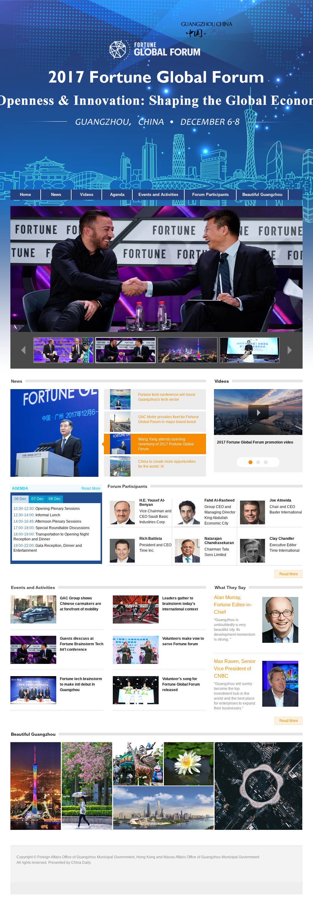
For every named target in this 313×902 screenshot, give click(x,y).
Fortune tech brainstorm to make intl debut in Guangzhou (81, 684)
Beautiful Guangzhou (262, 194)
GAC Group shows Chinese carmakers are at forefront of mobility (80, 603)
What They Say (230, 587)
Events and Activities (158, 194)
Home (25, 194)
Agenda (117, 194)
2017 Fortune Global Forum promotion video (255, 442)
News (56, 194)
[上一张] (23, 350)
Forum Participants (210, 194)
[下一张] (290, 350)
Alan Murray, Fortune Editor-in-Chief (233, 605)
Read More (91, 488)
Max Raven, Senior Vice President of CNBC (235, 669)
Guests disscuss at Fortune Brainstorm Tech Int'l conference (81, 644)
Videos (86, 194)
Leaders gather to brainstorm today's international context (180, 603)
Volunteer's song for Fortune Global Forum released (181, 684)
